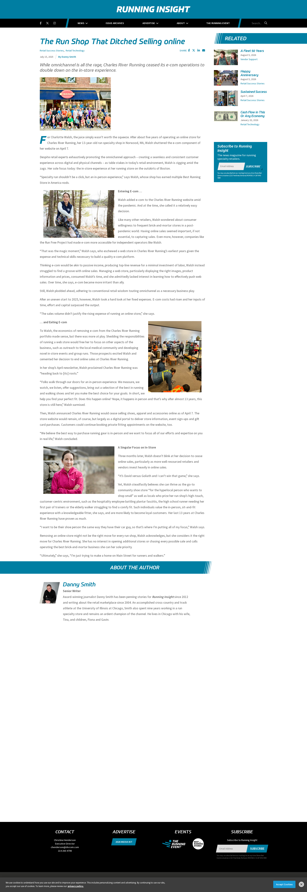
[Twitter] (49, 22)
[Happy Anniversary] (226, 78)
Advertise (148, 23)
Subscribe (253, 166)
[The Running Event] (175, 843)
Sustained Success (254, 92)
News (81, 23)
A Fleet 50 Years (252, 51)
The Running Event (218, 23)
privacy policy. (76, 886)
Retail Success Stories (52, 50)
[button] (189, 50)
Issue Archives (115, 23)
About (181, 23)
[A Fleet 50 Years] (226, 58)
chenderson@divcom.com (65, 847)
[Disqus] (122, 671)
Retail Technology (75, 50)
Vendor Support (249, 59)
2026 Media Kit (123, 841)
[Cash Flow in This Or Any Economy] (226, 116)
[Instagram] (56, 22)
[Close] (301, 884)
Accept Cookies (284, 884)
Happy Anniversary (249, 73)
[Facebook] (43, 22)
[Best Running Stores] (196, 843)
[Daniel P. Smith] (49, 595)
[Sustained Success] (226, 100)
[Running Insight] (153, 9)
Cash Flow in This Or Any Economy (253, 114)
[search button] (265, 23)
